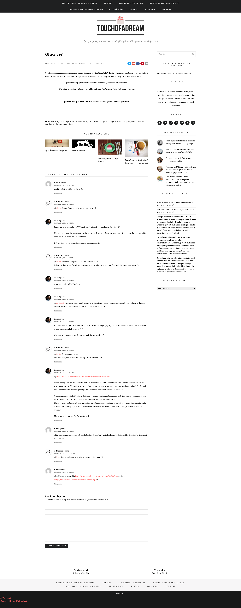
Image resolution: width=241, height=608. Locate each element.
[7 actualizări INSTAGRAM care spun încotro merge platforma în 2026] (160, 151)
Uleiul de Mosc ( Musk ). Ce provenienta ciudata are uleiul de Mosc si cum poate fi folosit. (176, 230)
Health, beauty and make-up (164, 3)
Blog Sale (150, 9)
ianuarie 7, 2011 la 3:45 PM (64, 472)
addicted (58, 201)
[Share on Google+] (133, 63)
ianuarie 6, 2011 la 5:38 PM (64, 204)
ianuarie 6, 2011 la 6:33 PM (64, 258)
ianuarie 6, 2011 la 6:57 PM (64, 372)
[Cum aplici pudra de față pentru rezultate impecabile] (160, 160)
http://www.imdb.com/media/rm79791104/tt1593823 (87, 376)
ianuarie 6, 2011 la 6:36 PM (64, 299)
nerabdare (49, 124)
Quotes (133, 9)
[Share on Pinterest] (142, 63)
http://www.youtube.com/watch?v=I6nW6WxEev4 (96, 476)
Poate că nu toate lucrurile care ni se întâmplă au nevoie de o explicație (180, 142)
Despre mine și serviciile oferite (80, 3)
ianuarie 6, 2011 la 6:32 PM (64, 223)
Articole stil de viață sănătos (86, 9)
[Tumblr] (193, 123)
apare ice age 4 (64, 121)
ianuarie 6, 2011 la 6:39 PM (64, 321)
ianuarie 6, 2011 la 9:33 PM (64, 431)
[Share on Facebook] (138, 63)
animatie (52, 121)
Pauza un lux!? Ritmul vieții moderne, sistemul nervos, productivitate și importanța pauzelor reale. (181, 170)
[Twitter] (165, 123)
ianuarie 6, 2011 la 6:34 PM (64, 280)
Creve (57, 182)
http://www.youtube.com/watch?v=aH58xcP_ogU (75, 479)
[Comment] (146, 63)
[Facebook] (159, 123)
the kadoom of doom (65, 124)
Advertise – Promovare (131, 3)
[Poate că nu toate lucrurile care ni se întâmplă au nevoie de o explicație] (160, 143)
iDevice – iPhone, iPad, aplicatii (13, 601)
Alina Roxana (162, 202)
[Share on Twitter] (129, 63)
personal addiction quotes (76, 64)
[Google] (171, 123)
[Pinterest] (182, 123)
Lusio (58, 261)
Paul (56, 428)
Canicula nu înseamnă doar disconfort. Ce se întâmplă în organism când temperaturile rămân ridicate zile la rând (180, 180)
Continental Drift (80, 121)
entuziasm (93, 121)
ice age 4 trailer (115, 121)
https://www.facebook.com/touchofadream (174, 73)
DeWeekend (5, 598)
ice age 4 (103, 121)
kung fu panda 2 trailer (133, 121)
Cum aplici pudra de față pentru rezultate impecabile (178, 159)
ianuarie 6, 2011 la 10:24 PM (64, 453)
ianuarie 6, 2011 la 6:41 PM (64, 350)
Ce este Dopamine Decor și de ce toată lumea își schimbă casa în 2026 (176, 270)
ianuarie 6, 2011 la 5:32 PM (64, 185)
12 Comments (97, 64)
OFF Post (166, 9)
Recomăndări (116, 9)
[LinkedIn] (176, 123)
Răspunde (58, 193)
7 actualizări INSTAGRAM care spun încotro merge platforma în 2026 (180, 151)
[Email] (187, 123)
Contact (108, 3)
